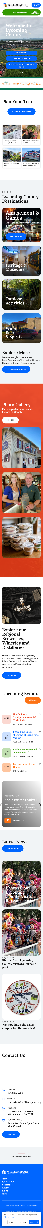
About (4, 1179)
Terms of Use (10, 1212)
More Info (11, 1134)
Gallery (5, 1188)
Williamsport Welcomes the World (21, 65)
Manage (23, 1222)
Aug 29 (6, 736)
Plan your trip (8, 1182)
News (4, 1194)
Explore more (16, 236)
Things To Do (7, 1185)
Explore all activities (16, 369)
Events (5, 1191)
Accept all (34, 1222)
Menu (35, 5)
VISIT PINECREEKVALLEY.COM (23, 12)
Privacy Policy (22, 1212)
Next (38, 804)
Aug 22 (6, 719)
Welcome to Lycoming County (18, 30)
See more (10, 420)
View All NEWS (13, 848)
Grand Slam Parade (21, 59)
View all (32, 700)
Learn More (21, 53)
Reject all (12, 1222)
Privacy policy (9, 1217)
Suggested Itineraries (21, 112)
